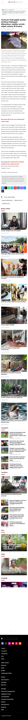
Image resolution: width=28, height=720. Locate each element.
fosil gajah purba (9, 197)
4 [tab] (16, 552)
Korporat (3, 707)
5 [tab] (18, 552)
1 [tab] (9, 552)
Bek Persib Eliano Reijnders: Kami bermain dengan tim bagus (17, 458)
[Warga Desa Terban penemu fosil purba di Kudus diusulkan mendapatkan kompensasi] (14, 338)
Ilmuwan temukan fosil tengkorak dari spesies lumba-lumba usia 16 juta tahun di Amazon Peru (13, 420)
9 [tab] (22, 576)
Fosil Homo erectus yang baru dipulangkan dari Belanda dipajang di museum (12, 277)
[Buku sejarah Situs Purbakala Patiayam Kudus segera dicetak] (14, 315)
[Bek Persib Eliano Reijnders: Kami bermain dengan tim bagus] (4, 459)
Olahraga (3, 682)
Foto (2, 530)
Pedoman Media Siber (7, 699)
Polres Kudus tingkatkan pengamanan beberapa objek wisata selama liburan (12, 252)
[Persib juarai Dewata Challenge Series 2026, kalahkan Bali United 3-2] (4, 466)
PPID (2, 709)
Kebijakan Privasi (6, 694)
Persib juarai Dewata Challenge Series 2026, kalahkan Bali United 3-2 (16, 465)
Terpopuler (4, 428)
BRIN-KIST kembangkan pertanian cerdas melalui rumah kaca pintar (12, 546)
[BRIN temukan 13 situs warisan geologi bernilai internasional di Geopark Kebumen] (14, 363)
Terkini (3, 648)
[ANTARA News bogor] (15, 1)
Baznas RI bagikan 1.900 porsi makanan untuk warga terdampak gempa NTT (17, 502)
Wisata (11, 10)
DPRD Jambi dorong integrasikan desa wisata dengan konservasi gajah (12, 229)
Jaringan (3, 688)
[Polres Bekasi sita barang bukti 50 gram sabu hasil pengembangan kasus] (4, 517)
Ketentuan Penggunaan (8, 691)
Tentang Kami (5, 696)
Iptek (2, 668)
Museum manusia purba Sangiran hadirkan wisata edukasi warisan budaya (13, 300)
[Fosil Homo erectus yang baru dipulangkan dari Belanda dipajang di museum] (14, 267)
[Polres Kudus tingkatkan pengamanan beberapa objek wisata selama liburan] (14, 244)
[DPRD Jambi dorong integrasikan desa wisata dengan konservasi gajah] (14, 221)
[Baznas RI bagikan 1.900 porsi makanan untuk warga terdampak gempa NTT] (4, 502)
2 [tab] (12, 552)
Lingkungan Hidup (6, 673)
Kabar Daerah (5, 662)
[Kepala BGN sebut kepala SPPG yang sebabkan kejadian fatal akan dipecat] (4, 443)
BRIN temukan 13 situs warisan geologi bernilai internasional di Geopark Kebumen (13, 372)
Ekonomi (3, 665)
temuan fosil (6, 203)
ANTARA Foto (5, 704)
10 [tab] (24, 576)
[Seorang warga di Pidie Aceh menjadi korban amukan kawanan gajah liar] (14, 388)
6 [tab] (15, 576)
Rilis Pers (3, 685)
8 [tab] (19, 576)
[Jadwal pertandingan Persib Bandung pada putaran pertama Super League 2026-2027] (4, 434)
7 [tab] (17, 576)
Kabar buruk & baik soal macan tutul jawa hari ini (12, 571)
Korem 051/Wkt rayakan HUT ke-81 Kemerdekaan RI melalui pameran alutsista (11, 494)
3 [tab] (14, 552)
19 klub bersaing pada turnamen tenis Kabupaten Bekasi (17, 523)
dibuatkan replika (7, 200)
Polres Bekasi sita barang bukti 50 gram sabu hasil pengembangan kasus (16, 516)
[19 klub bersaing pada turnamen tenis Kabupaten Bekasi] (4, 524)
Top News (4, 472)
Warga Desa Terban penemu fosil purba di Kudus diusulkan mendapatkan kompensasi (14, 348)
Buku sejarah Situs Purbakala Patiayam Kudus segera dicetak (13, 324)
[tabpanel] (14, 542)
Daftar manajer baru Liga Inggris (12, 625)
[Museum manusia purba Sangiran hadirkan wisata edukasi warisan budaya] (14, 292)
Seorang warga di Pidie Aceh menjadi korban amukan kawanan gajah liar (12, 396)
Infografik (4, 578)
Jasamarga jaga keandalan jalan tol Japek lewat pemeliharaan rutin (16, 509)
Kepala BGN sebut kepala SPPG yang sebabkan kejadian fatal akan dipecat (17, 442)
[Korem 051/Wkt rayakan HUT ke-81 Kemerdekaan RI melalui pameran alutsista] (14, 484)
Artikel (3, 670)
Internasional (5, 679)
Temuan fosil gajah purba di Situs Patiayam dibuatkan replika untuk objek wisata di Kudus (13, 13)
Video (3, 554)
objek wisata (18, 200)
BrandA (3, 702)
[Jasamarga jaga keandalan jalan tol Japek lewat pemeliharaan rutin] (4, 509)
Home (5, 10)
